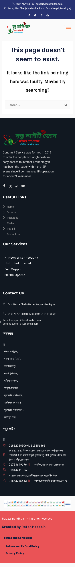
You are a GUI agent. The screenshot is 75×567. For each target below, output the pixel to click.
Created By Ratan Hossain (24, 527)
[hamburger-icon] (68, 27)
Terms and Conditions (18, 537)
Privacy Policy (14, 553)
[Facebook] (29, 15)
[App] (41, 15)
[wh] (35, 15)
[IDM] (47, 15)
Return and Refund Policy (22, 546)
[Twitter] (11, 186)
